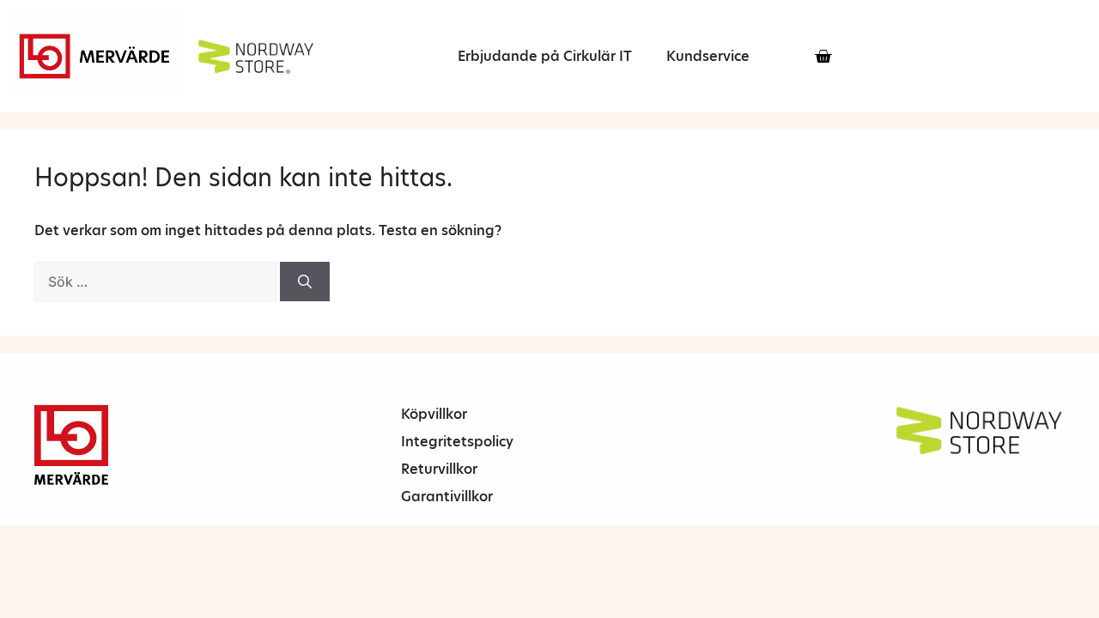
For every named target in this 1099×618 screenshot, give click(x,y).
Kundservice (708, 56)
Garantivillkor (447, 496)
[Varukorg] (822, 56)
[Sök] (305, 281)
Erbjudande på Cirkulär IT (545, 56)
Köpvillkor (434, 414)
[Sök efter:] (157, 282)
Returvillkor (439, 469)
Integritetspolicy (457, 441)
